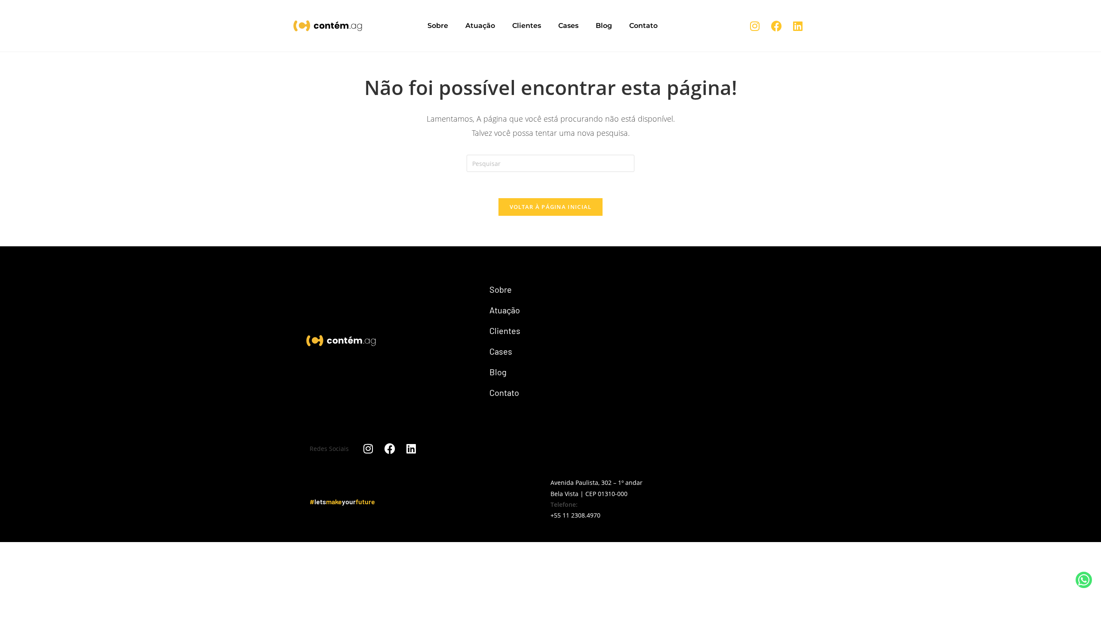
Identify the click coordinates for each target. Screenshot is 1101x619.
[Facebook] (776, 26)
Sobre (437, 25)
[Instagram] (755, 26)
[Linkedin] (798, 26)
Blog (604, 25)
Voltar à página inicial (551, 207)
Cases (568, 25)
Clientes (526, 25)
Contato (643, 25)
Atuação (480, 25)
